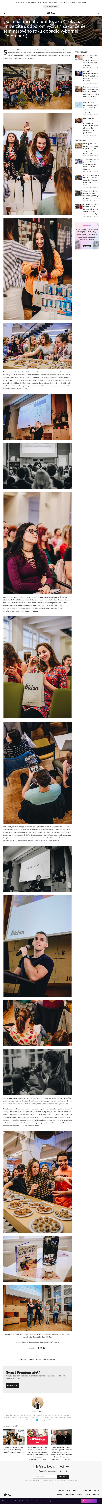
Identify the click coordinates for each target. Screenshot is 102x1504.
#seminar (23, 1359)
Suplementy (70, 1495)
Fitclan (75, 1491)
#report (31, 1359)
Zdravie (59, 1495)
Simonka (38, 377)
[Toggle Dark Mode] (97, 13)
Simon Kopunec (37, 1411)
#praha (38, 1359)
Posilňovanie (86, 1491)
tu (58, 1342)
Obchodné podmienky (63, 1491)
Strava (96, 1491)
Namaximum (52, 597)
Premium (96, 1495)
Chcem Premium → (89, 1501)
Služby (87, 1495)
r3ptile (64, 600)
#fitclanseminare (49, 1359)
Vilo (10, 1098)
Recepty (79, 1495)
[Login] (93, 13)
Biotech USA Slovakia (33, 605)
